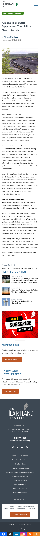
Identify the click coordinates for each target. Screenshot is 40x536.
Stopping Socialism (20, 493)
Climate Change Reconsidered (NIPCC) (20, 472)
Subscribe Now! (10, 391)
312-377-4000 (20, 438)
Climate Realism (20, 484)
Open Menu (36, 4)
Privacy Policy (20, 529)
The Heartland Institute (10, 4)
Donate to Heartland (12, 359)
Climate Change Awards (20, 468)
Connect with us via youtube (22, 447)
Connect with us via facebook (13, 447)
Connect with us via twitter (18, 447)
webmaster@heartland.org (20, 441)
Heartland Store (20, 464)
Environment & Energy (12, 13)
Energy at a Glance (20, 488)
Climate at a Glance (20, 480)
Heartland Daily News (20, 460)
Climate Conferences (20, 476)
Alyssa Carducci (11, 37)
